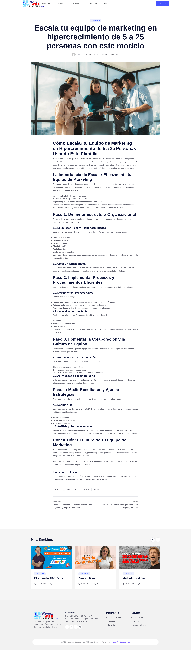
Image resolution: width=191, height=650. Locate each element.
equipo (68, 489)
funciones (77, 489)
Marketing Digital (139, 625)
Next (135, 502)
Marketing (96, 489)
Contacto (162, 3)
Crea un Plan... (43, 578)
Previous (57, 502)
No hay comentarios (112, 54)
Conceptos (95, 20)
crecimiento (58, 489)
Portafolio (111, 621)
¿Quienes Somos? (115, 617)
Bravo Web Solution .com (120, 642)
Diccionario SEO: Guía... (138, 578)
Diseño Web (138, 617)
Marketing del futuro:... (92, 578)
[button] (152, 539)
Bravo (78, 54)
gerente (86, 489)
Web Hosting (138, 621)
